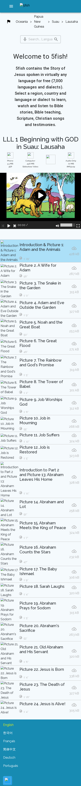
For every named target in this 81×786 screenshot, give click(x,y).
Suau (55, 21)
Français (9, 741)
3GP (10, 164)
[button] (11, 6)
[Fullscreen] (78, 225)
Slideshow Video (30, 164)
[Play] (9, 225)
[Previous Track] (3, 225)
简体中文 (9, 749)
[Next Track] (15, 225)
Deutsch (9, 757)
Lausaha (71, 21)
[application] (40, 201)
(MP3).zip (71, 164)
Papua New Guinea (39, 21)
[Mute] (57, 225)
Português (10, 766)
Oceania (22, 21)
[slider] (67, 225)
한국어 (8, 733)
